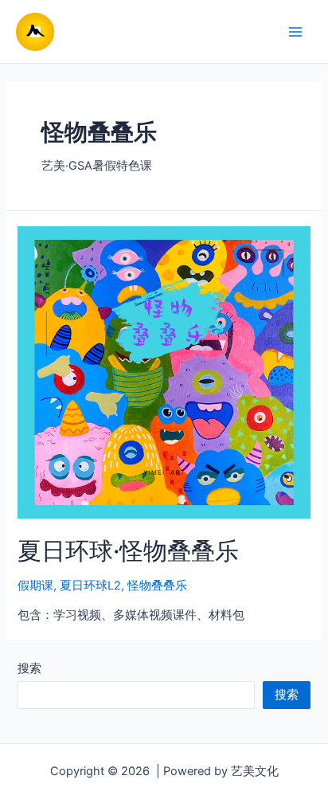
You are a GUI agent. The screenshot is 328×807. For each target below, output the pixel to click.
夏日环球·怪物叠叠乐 (128, 550)
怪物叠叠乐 (157, 585)
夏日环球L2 (90, 585)
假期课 (35, 585)
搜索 (29, 668)
